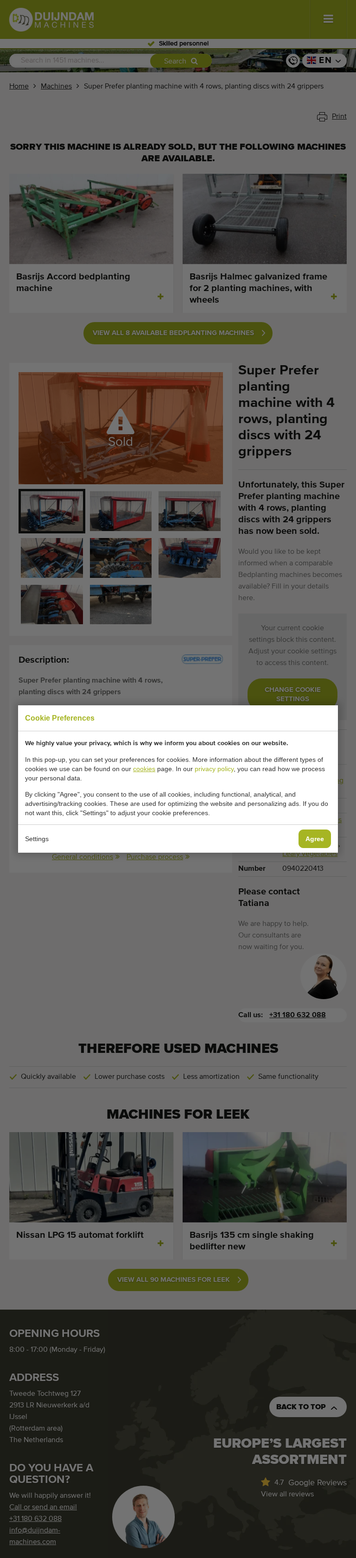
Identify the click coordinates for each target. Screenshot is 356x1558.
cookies (144, 769)
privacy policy (214, 769)
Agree (314, 838)
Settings (37, 838)
